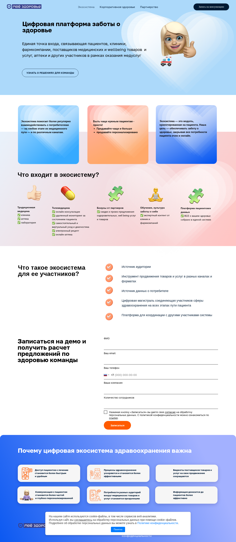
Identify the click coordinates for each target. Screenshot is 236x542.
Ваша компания (113, 382)
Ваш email (110, 353)
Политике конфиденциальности (157, 523)
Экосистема (86, 7)
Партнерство (149, 7)
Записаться (117, 425)
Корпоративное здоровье (117, 7)
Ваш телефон (111, 367)
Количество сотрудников (119, 397)
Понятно (118, 529)
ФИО (107, 338)
